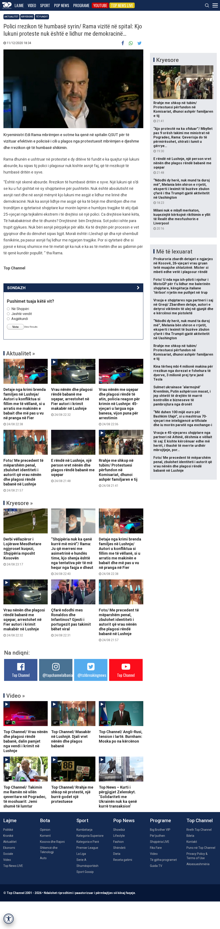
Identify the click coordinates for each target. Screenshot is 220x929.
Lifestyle (119, 835)
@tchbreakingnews (92, 675)
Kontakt (191, 841)
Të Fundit (42, 16)
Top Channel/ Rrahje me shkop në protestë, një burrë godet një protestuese (72, 794)
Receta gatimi (122, 859)
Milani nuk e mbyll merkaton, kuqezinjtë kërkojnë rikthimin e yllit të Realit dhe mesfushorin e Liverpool (181, 219)
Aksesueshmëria (197, 864)
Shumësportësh (87, 866)
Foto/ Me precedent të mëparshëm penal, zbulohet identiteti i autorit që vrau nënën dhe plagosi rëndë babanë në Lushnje (23, 475)
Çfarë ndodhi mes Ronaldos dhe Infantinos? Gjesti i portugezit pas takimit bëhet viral (71, 622)
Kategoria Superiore (90, 835)
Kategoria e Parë (87, 841)
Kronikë (8, 835)
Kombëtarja (84, 829)
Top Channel (21, 675)
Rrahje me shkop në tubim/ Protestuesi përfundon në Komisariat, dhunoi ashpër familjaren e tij (118, 472)
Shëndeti (119, 847)
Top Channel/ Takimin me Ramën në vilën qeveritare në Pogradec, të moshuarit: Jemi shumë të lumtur (24, 796)
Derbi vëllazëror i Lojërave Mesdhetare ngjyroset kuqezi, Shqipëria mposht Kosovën (22, 551)
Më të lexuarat (174, 251)
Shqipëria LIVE (159, 841)
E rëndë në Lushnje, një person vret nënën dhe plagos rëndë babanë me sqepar (73, 470)
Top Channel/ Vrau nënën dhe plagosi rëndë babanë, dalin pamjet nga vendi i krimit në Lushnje (25, 741)
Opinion (45, 829)
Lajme (19, 5)
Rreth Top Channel (199, 829)
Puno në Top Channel (200, 847)
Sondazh (16, 288)
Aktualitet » (20, 353)
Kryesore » (19, 503)
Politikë (8, 829)
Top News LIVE (122, 5)
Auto (43, 858)
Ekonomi (9, 847)
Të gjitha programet (163, 859)
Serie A (81, 859)
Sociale (8, 853)
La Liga (81, 853)
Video (32, 5)
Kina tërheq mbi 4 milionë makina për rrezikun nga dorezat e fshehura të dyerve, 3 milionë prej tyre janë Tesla (183, 372)
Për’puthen (157, 835)
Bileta (190, 835)
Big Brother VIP (160, 829)
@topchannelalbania (58, 675)
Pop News (61, 5)
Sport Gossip (85, 872)
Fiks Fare (156, 847)
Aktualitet (11, 16)
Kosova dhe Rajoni (52, 841)
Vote (15, 327)
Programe (81, 5)
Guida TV (156, 866)
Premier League (87, 847)
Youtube (100, 5)
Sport (45, 5)
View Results (31, 327)
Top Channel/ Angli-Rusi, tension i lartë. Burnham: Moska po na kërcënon (120, 736)
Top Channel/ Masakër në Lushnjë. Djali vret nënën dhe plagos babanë (71, 738)
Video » (15, 696)
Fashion (118, 841)
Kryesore (27, 16)
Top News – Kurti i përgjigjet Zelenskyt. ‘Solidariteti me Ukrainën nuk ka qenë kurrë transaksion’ (118, 796)
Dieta (116, 853)
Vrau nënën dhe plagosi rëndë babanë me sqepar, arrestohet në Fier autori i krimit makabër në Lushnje (72, 401)
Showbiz (119, 829)
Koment (45, 835)
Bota (45, 820)
